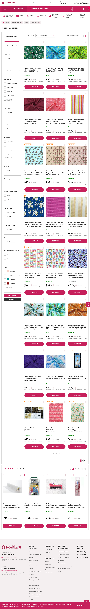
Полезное (44, 3)
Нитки (31, 563)
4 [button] (81, 469)
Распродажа (19, 3)
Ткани (31, 569)
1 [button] (72, 469)
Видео (47, 562)
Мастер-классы (50, 567)
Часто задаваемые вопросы (66, 566)
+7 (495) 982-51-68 (83, 3)
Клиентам (36, 3)
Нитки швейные (34, 566)
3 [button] (78, 469)
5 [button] (84, 469)
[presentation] (70, 469)
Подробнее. (39, 606)
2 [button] (75, 469)
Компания (27, 3)
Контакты (53, 3)
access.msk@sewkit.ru (10, 571)
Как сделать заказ (63, 555)
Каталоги (48, 564)
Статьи (47, 570)
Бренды (47, 552)
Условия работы (63, 552)
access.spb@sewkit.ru (10, 557)
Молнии (31, 574)
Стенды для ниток (35, 594)
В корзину (34, 87)
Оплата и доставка (63, 557)
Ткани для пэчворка (35, 571)
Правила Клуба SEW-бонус (64, 570)
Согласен (80, 605)
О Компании (48, 550)
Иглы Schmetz (33, 560)
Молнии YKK (33, 577)
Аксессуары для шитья (34, 598)
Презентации (49, 573)
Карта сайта (82, 558)
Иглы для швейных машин (35, 556)
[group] (34, 53)
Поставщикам (62, 563)
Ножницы (32, 552)
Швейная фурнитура (35, 591)
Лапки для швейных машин (35, 581)
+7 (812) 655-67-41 (83, 2)
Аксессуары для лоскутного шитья (34, 587)
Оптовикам (61, 560)
